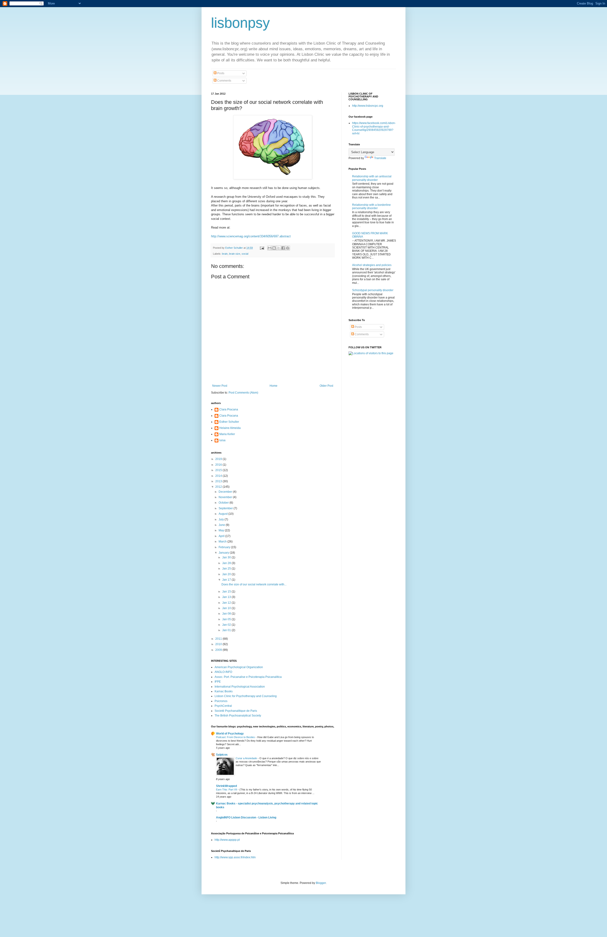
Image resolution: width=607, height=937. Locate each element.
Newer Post (219, 385)
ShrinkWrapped (226, 786)
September (226, 508)
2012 (219, 486)
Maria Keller (227, 434)
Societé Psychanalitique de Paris (236, 710)
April (222, 536)
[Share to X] (278, 248)
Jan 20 (227, 574)
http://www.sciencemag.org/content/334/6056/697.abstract (251, 236)
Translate (380, 158)
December (226, 491)
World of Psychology (230, 733)
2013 (219, 481)
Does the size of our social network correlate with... (253, 584)
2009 (219, 650)
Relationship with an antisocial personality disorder (371, 178)
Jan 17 (227, 579)
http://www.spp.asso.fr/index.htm (235, 857)
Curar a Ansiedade (247, 758)
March (223, 541)
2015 (219, 470)
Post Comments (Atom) (243, 392)
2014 (219, 476)
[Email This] (269, 248)
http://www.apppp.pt (227, 839)
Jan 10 (227, 608)
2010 (219, 644)
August (223, 513)
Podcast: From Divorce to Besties (236, 737)
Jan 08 (227, 613)
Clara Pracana (228, 409)
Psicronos (221, 701)
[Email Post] (262, 247)
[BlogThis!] (274, 248)
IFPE (218, 681)
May (222, 530)
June (222, 525)
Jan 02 (227, 624)
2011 (219, 638)
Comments (223, 80)
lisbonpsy (240, 23)
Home (273, 385)
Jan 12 (227, 602)
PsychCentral (223, 705)
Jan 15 (227, 591)
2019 (219, 459)
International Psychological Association (240, 686)
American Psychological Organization (239, 667)
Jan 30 (227, 557)
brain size (234, 253)
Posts (220, 73)
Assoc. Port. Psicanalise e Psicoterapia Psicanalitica (248, 677)
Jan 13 (227, 597)
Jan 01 (227, 630)
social (245, 253)
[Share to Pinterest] (287, 248)
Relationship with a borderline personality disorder (371, 206)
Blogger (321, 883)
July (222, 519)
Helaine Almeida (230, 428)
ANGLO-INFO (223, 672)
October (224, 502)
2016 (219, 464)
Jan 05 (227, 619)
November (226, 497)
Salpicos (222, 754)
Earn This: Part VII (227, 789)
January (224, 552)
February (225, 547)
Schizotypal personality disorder (372, 290)
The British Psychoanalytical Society (238, 715)
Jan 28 (227, 563)
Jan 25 (227, 568)
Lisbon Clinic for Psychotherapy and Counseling (246, 696)
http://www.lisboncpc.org (367, 105)
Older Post (326, 385)
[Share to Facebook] (283, 248)
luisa (222, 440)
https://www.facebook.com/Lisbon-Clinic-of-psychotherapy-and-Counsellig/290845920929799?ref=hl (374, 128)
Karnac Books (224, 691)
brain (225, 253)
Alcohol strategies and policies (371, 265)
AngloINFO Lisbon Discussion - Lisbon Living (246, 817)
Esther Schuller (229, 421)
